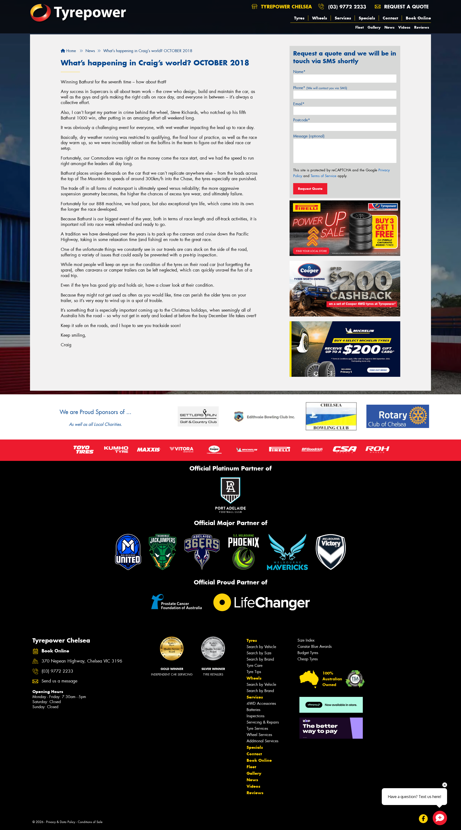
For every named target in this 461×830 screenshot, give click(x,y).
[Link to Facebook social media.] (423, 818)
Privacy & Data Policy (60, 822)
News (389, 27)
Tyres (299, 18)
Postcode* (301, 120)
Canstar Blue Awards (314, 646)
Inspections (255, 716)
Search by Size (259, 653)
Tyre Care (254, 665)
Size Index (306, 640)
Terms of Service (323, 175)
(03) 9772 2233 (347, 7)
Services (343, 18)
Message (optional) (309, 136)
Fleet (359, 27)
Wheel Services (259, 734)
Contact (390, 18)
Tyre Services (257, 728)
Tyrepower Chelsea (285, 7)
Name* (299, 71)
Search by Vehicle (261, 646)
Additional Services (262, 740)
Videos (404, 27)
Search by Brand (260, 659)
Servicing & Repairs (263, 722)
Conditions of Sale (90, 822)
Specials (367, 18)
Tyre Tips (254, 671)
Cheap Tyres (307, 659)
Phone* (320, 87)
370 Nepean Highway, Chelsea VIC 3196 (82, 661)
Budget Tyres (307, 652)
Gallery (374, 27)
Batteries (253, 709)
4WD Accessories (261, 703)
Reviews (421, 27)
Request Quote (310, 188)
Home (70, 50)
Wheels (319, 18)
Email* (298, 103)
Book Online (418, 18)
